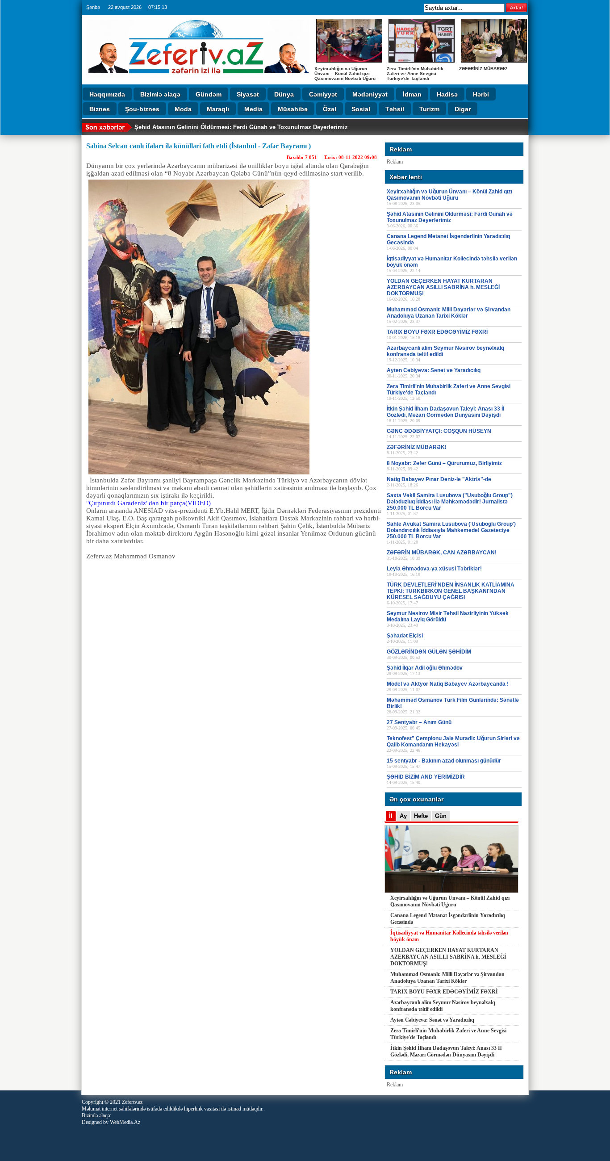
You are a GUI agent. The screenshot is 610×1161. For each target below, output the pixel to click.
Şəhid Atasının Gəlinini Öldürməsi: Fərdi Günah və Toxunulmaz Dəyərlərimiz (241, 127)
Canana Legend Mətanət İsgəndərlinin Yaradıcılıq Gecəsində (447, 918)
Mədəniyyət (370, 94)
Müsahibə (293, 109)
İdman (412, 94)
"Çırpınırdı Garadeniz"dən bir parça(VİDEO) (148, 503)
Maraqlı (218, 109)
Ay (403, 816)
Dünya (284, 94)
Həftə (421, 816)
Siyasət (248, 94)
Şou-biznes (142, 109)
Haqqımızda (107, 94)
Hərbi (481, 94)
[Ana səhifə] (197, 80)
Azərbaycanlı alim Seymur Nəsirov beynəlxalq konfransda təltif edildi (442, 1005)
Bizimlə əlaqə (160, 94)
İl (391, 816)
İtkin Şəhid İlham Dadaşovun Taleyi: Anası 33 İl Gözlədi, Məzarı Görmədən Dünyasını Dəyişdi (445, 1051)
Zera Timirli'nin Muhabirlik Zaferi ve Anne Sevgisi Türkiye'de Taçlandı (415, 73)
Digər (463, 109)
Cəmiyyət (323, 94)
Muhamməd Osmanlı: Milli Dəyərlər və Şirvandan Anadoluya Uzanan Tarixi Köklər (447, 977)
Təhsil (394, 109)
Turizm (429, 109)
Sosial (360, 109)
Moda (183, 109)
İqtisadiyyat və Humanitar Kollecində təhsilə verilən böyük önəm (449, 936)
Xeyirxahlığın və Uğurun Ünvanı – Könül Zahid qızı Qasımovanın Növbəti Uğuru (345, 73)
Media (253, 109)
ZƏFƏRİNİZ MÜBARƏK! (483, 68)
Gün (441, 816)
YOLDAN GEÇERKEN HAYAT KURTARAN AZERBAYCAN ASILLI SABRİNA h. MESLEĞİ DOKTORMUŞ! (448, 957)
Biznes (99, 109)
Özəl (329, 109)
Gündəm (208, 94)
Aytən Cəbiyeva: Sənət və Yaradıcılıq (432, 1020)
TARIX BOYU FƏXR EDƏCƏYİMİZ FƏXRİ (444, 992)
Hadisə (447, 94)
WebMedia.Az (125, 1122)
